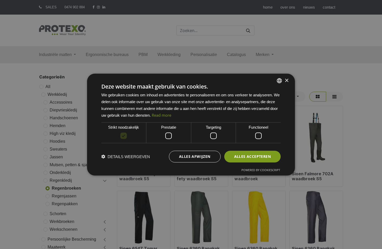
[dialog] (191, 125)
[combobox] (279, 80)
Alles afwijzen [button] (194, 156)
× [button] (286, 80)
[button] (125, 156)
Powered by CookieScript (260, 170)
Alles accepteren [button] (252, 156)
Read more (161, 114)
